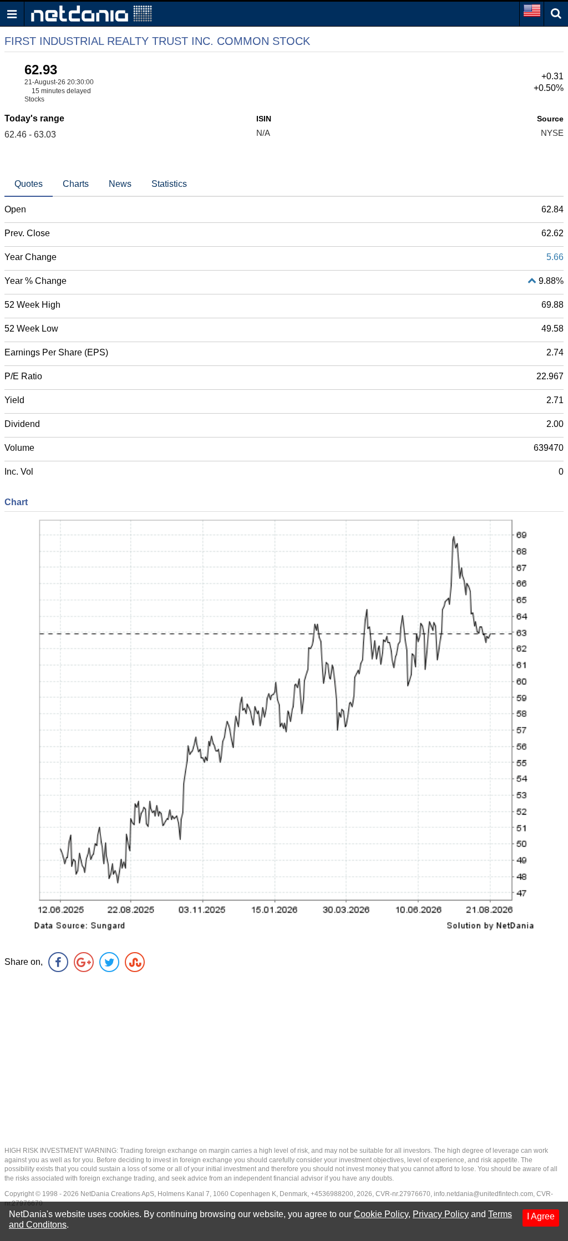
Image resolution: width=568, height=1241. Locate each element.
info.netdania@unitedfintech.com (483, 1194)
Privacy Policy (441, 1214)
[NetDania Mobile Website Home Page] (91, 13)
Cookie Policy (381, 1214)
